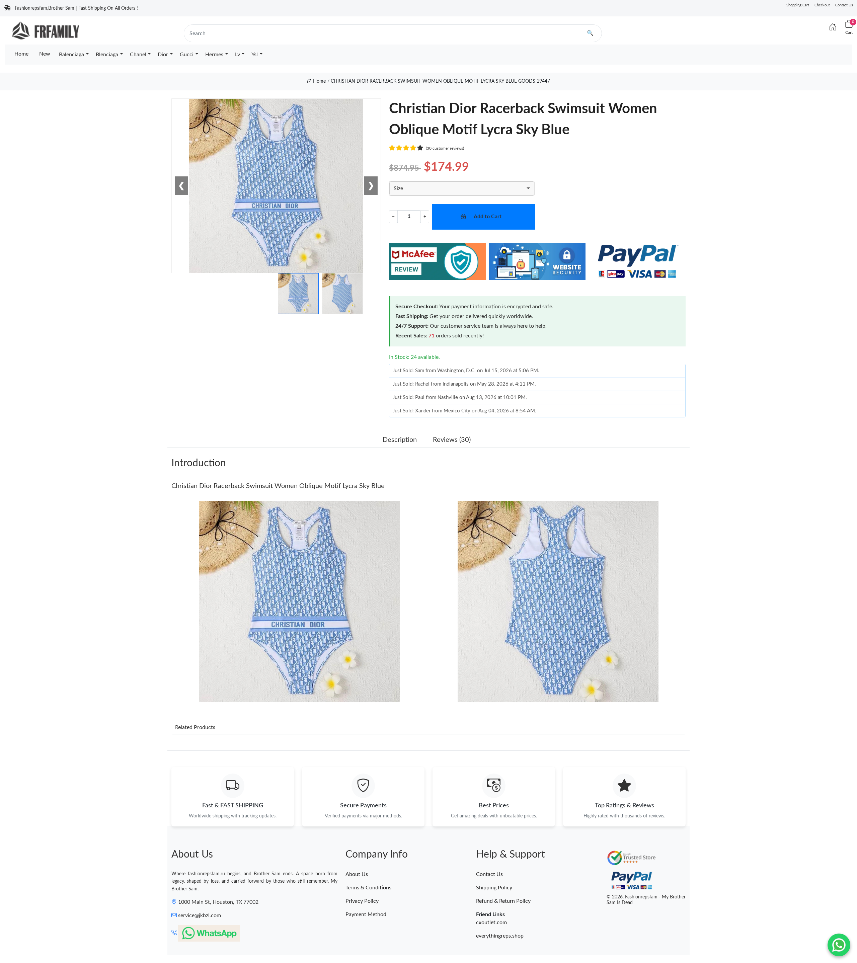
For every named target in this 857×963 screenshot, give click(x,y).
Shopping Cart (797, 5)
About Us (356, 874)
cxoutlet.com (491, 922)
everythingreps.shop (500, 936)
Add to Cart (487, 216)
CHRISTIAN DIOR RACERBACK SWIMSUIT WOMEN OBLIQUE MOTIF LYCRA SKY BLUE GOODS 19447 (440, 81)
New (44, 54)
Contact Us (844, 5)
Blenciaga (107, 54)
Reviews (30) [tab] (452, 439)
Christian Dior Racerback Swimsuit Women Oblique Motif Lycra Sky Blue (278, 486)
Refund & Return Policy (503, 901)
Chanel (138, 54)
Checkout (822, 5)
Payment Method (365, 914)
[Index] (833, 27)
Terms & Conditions (368, 887)
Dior (163, 54)
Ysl (254, 54)
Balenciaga (71, 54)
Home (21, 54)
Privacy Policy (362, 901)
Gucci (186, 54)
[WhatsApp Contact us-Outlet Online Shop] (839, 945)
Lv (237, 54)
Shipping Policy (494, 887)
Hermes (214, 54)
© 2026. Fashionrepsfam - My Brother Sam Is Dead (646, 900)
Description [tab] (400, 439)
